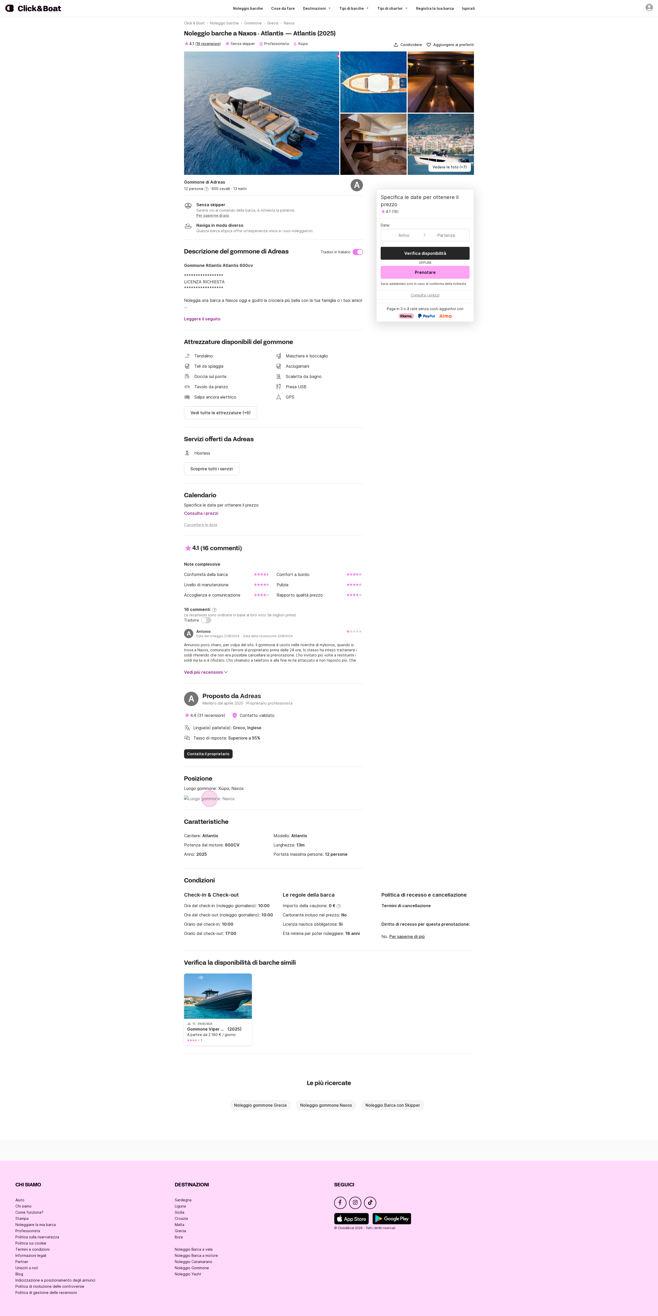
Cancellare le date (200, 524)
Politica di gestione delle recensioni (46, 1292)
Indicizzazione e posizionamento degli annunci (55, 1280)
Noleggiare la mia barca (35, 1224)
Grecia (180, 1231)
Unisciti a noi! (26, 1268)
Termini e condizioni (32, 1249)
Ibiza (179, 1237)
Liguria (180, 1206)
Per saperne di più (407, 936)
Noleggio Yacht (188, 1274)
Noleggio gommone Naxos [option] (326, 1105)
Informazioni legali (30, 1255)
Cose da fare (283, 8)
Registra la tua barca (435, 8)
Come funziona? (29, 1212)
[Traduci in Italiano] (358, 252)
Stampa (22, 1218)
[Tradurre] (206, 620)
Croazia (181, 1218)
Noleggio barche (248, 8)
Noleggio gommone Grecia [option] (260, 1105)
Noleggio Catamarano (193, 1261)
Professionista (27, 1231)
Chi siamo (23, 1206)
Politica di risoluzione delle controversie (49, 1286)
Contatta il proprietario (208, 754)
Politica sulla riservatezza (37, 1237)
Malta (179, 1224)
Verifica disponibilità (425, 253)
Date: (385, 225)
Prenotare (425, 272)
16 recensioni (208, 43)
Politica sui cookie (30, 1243)
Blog (19, 1274)
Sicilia (179, 1212)
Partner (21, 1261)
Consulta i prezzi (201, 513)
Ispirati (468, 8)
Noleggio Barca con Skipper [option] (392, 1105)
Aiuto (19, 1200)
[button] (407, 44)
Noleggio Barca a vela (194, 1249)
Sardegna (183, 1200)
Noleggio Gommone (192, 1268)
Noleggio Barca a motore (196, 1255)
